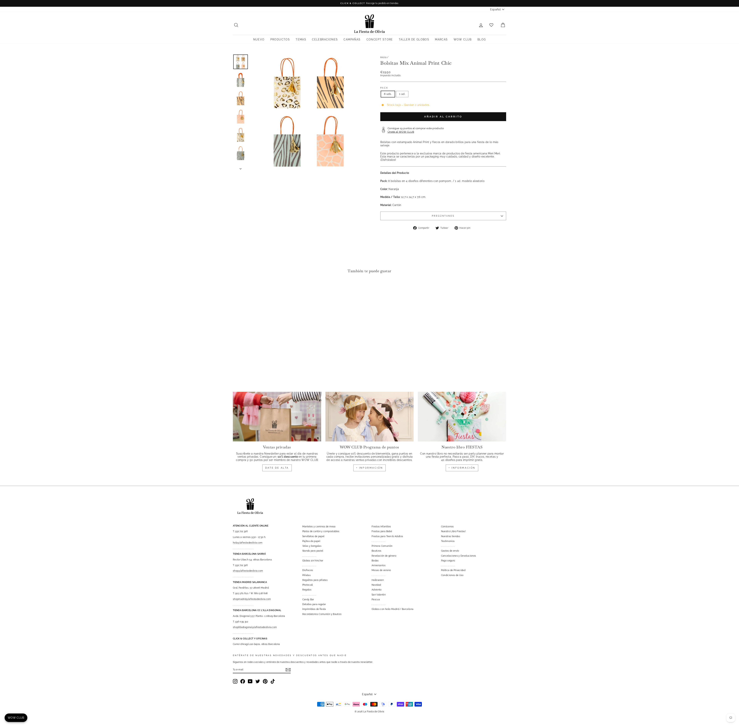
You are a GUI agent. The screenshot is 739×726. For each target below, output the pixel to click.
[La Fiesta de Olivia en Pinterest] (265, 681)
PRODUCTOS (280, 39)
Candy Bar (308, 599)
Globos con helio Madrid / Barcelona (392, 609)
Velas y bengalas (312, 546)
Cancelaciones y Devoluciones (458, 555)
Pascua (376, 599)
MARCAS (441, 39)
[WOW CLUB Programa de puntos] (369, 416)
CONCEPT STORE (379, 39)
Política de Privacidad (453, 570)
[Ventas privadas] (277, 416)
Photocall (307, 585)
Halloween (378, 580)
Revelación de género (384, 555)
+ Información (462, 467)
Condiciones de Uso (452, 575)
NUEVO (259, 39)
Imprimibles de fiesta (314, 609)
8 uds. (388, 93)
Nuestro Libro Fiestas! (453, 531)
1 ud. (402, 93)
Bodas (375, 560)
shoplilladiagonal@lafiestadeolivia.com (255, 627)
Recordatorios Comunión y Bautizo (322, 614)
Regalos (306, 589)
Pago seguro (448, 560)
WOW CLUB (463, 39)
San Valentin (379, 594)
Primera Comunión (382, 546)
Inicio (383, 57)
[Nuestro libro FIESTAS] (462, 416)
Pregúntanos (443, 215)
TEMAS (301, 39)
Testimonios (448, 541)
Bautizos (376, 550)
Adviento (377, 589)
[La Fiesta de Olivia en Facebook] (242, 681)
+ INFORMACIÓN (369, 467)
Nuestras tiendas (450, 536)
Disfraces (307, 570)
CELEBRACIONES (325, 39)
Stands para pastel (312, 550)
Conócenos (447, 526)
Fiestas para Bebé (382, 531)
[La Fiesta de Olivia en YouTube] (250, 681)
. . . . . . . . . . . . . (309, 555)
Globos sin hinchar (312, 560)
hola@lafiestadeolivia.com (247, 542)
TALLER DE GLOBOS (414, 39)
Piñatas (306, 575)
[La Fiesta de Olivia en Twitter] (257, 681)
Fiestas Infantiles (381, 526)
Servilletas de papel (313, 536)
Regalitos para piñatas (315, 580)
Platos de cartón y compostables (320, 531)
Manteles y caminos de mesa (319, 526)
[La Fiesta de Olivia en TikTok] (272, 681)
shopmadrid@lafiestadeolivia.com (252, 599)
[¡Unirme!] (288, 669)
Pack (384, 88)
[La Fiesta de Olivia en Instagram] (235, 681)
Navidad (376, 585)
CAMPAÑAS (352, 39)
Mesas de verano (381, 570)
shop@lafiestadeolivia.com (248, 570)
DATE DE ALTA (277, 467)
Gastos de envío (450, 550)
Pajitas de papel (311, 541)
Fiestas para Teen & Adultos (387, 536)
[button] (237, 287)
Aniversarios (378, 565)
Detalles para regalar (314, 604)
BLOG (481, 39)
